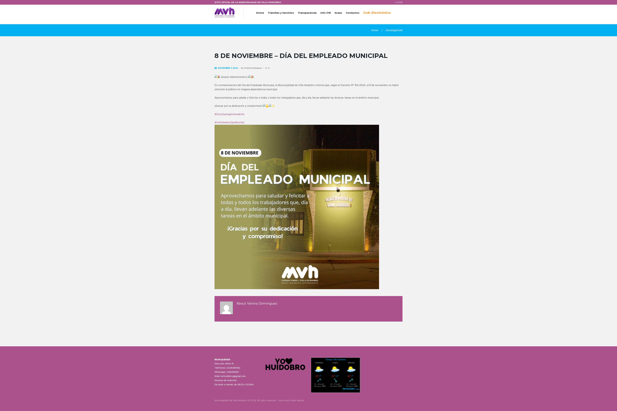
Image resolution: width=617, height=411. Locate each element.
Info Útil (325, 12)
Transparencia (307, 12)
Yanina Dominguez (253, 68)
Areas (338, 12)
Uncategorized (393, 30)
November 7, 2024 (228, 68)
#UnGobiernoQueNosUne (229, 122)
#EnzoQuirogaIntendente (229, 114)
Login (398, 2)
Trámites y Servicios (281, 12)
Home (260, 12)
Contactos (352, 12)
